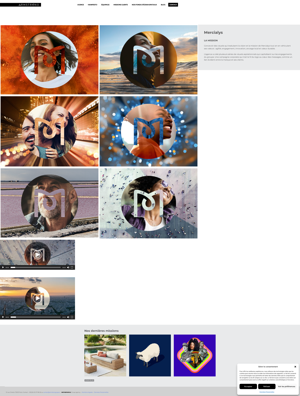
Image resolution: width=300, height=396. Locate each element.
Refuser (266, 386)
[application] (37, 255)
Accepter (248, 386)
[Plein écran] (72, 267)
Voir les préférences (286, 386)
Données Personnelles (267, 392)
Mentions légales (87, 392)
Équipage (105, 5)
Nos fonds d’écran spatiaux (144, 5)
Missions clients (120, 5)
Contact (173, 5)
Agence (80, 5)
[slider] (36, 267)
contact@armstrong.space (51, 392)
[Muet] (68, 267)
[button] (295, 367)
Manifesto (92, 5)
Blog (163, 5)
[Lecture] (3, 267)
